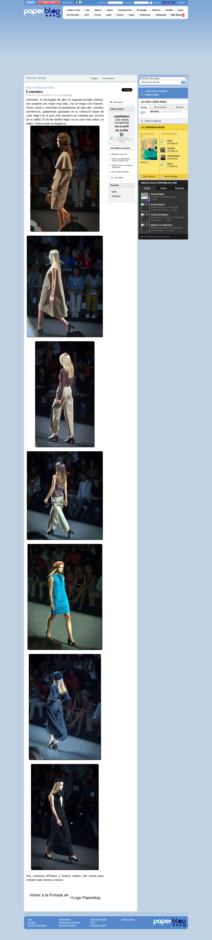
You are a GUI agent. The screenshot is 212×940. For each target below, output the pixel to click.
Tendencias (116, 195)
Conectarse (168, 3)
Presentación (65, 919)
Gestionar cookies (98, 925)
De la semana (160, 107)
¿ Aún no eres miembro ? (156, 91)
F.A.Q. (92, 922)
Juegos (94, 78)
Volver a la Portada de (50, 895)
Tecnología (142, 10)
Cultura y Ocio (73, 10)
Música (98, 10)
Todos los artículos (152, 121)
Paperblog (42, 12)
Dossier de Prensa (98, 919)
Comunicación (125, 10)
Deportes (156, 10)
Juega (154, 199)
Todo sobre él (149, 176)
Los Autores (108, 78)
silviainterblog (173, 156)
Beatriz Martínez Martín (172, 112)
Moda (114, 191)
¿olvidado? (181, 2)
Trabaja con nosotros (37, 925)
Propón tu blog (151, 95)
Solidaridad (161, 15)
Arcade (147, 188)
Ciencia (120, 15)
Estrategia (179, 188)
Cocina (97, 15)
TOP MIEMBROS (169, 134)
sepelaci (171, 148)
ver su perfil (122, 126)
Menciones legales (67, 925)
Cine (87, 10)
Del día (144, 107)
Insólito (169, 10)
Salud (108, 15)
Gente (180, 10)
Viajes (131, 15)
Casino (163, 188)
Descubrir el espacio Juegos (157, 236)
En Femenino (73, 15)
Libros (110, 10)
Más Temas (176, 15)
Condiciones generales (69, 922)
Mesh (169, 140)
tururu (170, 163)
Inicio (30, 2)
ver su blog (121, 130)
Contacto (31, 922)
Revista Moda (36, 78)
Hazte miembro (171, 176)
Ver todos (118, 177)
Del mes (180, 107)
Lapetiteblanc (66, 95)
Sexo (86, 15)
